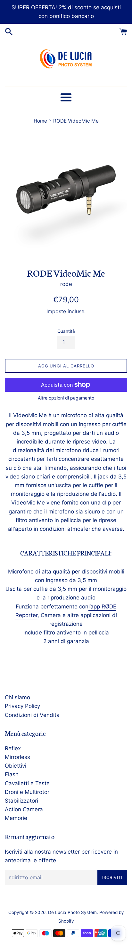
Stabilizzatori (21, 800)
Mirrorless (17, 757)
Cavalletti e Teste (27, 783)
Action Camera (24, 809)
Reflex (13, 748)
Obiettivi (15, 765)
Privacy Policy (22, 706)
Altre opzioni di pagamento (66, 397)
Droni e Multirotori (28, 792)
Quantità (66, 331)
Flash (12, 774)
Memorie (16, 818)
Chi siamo (17, 697)
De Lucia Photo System (72, 912)
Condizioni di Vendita (32, 715)
